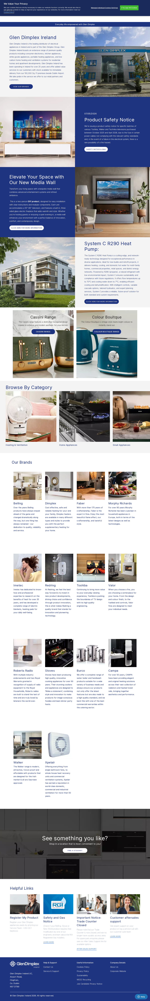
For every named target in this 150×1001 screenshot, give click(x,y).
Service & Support (51, 971)
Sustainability (82, 975)
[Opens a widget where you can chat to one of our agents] (141, 997)
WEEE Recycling (84, 979)
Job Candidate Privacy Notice (89, 984)
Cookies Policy (83, 967)
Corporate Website (118, 971)
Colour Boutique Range (106, 332)
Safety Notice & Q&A (96, 149)
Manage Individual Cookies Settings (104, 8)
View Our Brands (21, 86)
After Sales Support (87, 949)
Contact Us (48, 967)
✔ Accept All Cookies (129, 8)
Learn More (48, 942)
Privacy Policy (83, 971)
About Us (114, 967)
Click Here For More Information (26, 228)
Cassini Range (43, 332)
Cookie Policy (9, 12)
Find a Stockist (75, 850)
